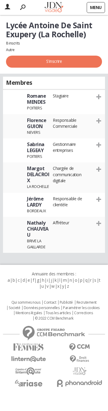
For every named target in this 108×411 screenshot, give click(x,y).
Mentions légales (29, 313)
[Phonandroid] (79, 383)
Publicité (66, 302)
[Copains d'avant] (28, 371)
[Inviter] (99, 97)
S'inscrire (54, 61)
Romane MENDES (36, 99)
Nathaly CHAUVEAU (38, 228)
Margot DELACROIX (38, 174)
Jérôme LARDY (35, 201)
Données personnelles (42, 308)
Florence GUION (36, 123)
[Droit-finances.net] (79, 359)
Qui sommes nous (25, 302)
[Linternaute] (28, 359)
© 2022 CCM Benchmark (54, 318)
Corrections (83, 313)
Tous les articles (58, 313)
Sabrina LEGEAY (35, 147)
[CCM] (79, 347)
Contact (50, 302)
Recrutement (86, 302)
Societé (14, 308)
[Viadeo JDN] (79, 371)
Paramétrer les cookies (81, 308)
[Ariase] (28, 383)
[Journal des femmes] (28, 347)
